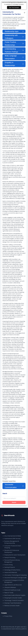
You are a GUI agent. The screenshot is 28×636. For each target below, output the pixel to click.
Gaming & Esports (9, 567)
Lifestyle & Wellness (10, 587)
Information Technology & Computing (15, 575)
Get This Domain (14, 7)
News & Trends (8, 592)
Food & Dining (8, 565)
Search (14, 502)
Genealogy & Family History (12, 570)
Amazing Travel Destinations (12, 603)
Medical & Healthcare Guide (12, 590)
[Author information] (24, 12)
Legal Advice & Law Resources (13, 585)
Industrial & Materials (10, 572)
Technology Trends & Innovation (14, 600)
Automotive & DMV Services (12, 538)
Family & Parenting (9, 557)
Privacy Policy (8, 616)
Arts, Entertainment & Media (12, 536)
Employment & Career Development (14, 555)
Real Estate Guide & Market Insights (14, 595)
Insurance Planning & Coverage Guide (15, 577)
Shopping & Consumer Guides (13, 598)
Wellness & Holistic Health (12, 605)
